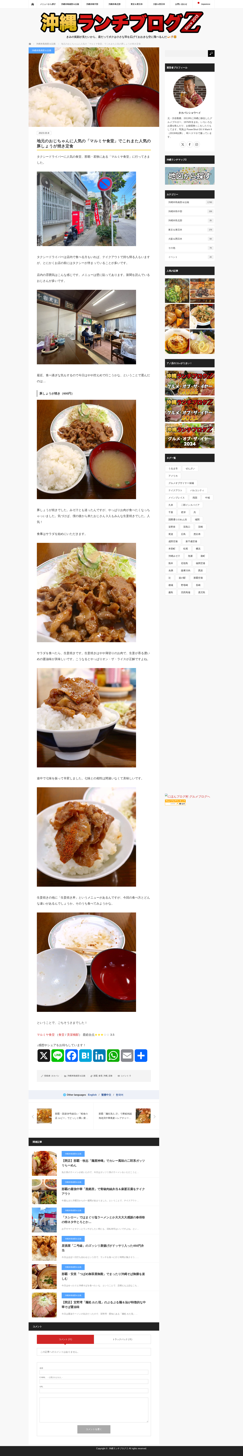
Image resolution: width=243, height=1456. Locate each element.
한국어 (119, 1094)
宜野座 (171, 526)
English (92, 1094)
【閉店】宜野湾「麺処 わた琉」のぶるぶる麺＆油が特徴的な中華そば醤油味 (104, 1305)
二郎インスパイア (190, 505)
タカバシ (55, 1076)
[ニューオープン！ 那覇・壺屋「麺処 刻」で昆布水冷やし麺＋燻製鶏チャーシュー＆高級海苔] (202, 341)
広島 (183, 534)
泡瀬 (190, 556)
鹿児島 (201, 592)
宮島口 (186, 526)
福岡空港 (200, 563)
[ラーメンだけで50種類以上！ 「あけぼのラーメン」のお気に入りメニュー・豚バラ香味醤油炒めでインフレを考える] (202, 316)
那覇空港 (198, 577)
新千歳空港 (191, 541)
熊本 (170, 563)
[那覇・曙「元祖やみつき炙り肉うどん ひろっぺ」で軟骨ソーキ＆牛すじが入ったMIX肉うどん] (177, 290)
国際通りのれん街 (177, 519)
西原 (200, 570)
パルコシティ (197, 490)
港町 (203, 556)
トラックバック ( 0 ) (122, 1339)
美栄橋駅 (73, 1034)
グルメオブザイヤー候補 (181, 483)
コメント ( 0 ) (65, 1339)
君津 (183, 512)
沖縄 (105, 1076)
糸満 (170, 570)
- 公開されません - (51, 1377)
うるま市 (173, 468)
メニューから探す (48, 4)
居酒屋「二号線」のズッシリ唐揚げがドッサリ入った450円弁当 (103, 1248)
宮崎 (200, 526)
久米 (170, 505)
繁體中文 (106, 1094)
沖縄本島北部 (115, 4)
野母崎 (184, 585)
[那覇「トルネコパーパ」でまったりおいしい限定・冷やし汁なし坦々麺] (177, 341)
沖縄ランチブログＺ (118, 1448)
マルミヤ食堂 (46, 1034)
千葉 (170, 512)
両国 (195, 497)
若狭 (110, 1076)
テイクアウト (175, 490)
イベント (190, 257)
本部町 (171, 548)
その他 (190, 248)
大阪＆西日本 (159, 4)
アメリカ (173, 475)
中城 (207, 497)
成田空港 (173, 541)
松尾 (185, 548)
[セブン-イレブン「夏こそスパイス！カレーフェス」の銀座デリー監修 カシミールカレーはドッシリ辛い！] (177, 316)
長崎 (198, 585)
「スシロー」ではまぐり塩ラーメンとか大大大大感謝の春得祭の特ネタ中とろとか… (103, 1220)
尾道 (170, 534)
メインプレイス (176, 497)
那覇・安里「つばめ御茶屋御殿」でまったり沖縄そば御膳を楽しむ (103, 1276)
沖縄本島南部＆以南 (70, 4)
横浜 (198, 548)
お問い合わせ (181, 4)
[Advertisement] (190, 661)
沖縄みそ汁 (174, 556)
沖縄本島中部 (92, 4)
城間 (197, 519)
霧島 (170, 592)
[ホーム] (32, 4)
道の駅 (182, 577)
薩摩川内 (185, 570)
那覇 (96, 1076)
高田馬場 (185, 592)
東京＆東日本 (137, 4)
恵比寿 (197, 534)
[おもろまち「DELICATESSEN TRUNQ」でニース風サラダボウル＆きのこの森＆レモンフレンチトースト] (202, 290)
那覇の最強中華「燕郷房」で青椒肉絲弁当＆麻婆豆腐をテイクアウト (103, 1191)
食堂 (61, 1034)
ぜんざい (190, 468)
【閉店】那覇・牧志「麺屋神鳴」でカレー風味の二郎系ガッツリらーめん (103, 1163)
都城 (170, 585)
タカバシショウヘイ (190, 112)
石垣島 (184, 563)
